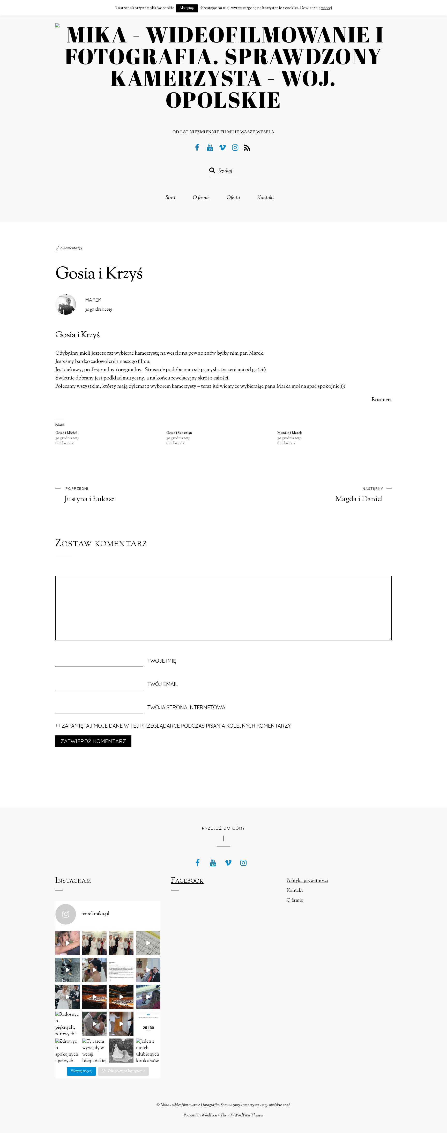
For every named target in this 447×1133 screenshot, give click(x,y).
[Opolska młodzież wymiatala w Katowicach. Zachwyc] (94, 997)
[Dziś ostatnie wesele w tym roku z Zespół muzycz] (121, 943)
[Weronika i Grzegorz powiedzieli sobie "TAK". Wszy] (67, 997)
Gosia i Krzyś (99, 274)
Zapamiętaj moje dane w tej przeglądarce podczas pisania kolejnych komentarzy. (177, 725)
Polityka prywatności (307, 881)
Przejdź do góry (223, 828)
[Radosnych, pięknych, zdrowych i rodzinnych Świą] (67, 1024)
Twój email (162, 684)
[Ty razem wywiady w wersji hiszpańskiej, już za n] (94, 1051)
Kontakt (265, 198)
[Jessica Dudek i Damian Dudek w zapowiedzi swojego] (148, 970)
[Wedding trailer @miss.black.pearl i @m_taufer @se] (94, 1024)
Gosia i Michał (66, 433)
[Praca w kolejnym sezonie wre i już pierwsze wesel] (121, 970)
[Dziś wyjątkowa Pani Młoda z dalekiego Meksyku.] (121, 1051)
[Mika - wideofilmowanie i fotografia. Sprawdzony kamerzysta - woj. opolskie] (223, 99)
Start (171, 198)
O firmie (201, 198)
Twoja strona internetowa (186, 707)
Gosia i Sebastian (179, 433)
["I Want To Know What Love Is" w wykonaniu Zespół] (67, 943)
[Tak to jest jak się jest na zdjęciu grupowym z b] (94, 943)
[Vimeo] (222, 147)
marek (93, 300)
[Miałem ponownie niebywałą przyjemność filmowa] (121, 997)
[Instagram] (235, 147)
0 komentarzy (71, 248)
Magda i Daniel (359, 495)
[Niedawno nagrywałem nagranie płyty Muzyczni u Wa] (148, 943)
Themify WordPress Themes (241, 1115)
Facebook (187, 880)
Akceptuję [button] (187, 8)
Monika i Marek (289, 433)
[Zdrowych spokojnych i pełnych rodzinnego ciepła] (67, 1051)
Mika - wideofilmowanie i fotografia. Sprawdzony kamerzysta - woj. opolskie (221, 1105)
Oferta (233, 198)
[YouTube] (210, 147)
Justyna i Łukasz (90, 495)
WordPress (209, 1115)
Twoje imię (161, 660)
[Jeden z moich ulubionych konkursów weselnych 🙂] (148, 1051)
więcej (326, 8)
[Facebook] (197, 147)
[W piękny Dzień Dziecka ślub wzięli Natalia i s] (67, 970)
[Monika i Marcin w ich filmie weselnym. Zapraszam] (148, 997)
